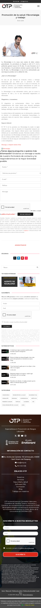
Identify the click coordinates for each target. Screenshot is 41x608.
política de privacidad (8, 214)
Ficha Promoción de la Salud (10, 405)
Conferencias (24, 398)
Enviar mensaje (25, 214)
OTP (33, 401)
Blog (20, 489)
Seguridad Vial (33, 395)
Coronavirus (5, 395)
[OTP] (12, 6)
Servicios (20, 480)
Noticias (18, 401)
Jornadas (14, 398)
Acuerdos (26, 401)
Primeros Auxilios (7, 401)
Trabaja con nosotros (20, 491)
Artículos (34, 398)
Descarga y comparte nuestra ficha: (11, 144)
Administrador (20, 245)
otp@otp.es (24, 1)
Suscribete (6, 326)
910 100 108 (16, 1)
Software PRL (20, 484)
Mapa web (8, 591)
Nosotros (20, 477)
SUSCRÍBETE (20, 554)
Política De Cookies (29, 605)
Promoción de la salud (19, 395)
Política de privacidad (29, 591)
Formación (5, 398)
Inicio (3, 591)
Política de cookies (17, 591)
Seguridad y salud (20, 482)
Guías (23, 405)
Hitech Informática (28, 595)
